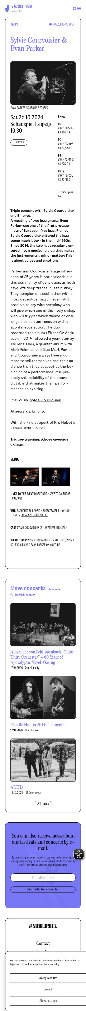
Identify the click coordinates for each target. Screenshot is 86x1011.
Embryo (38, 411)
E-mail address (43, 878)
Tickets (19, 142)
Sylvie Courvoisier (45, 400)
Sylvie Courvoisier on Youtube (46, 540)
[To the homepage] (7, 8)
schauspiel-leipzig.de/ (34, 515)
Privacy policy (43, 864)
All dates (43, 804)
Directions (40, 494)
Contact (43, 943)
